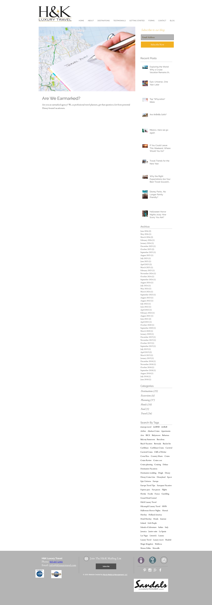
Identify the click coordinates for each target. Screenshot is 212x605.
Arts (142, 435)
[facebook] (160, 570)
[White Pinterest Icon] (145, 570)
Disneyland (161, 477)
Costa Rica (144, 456)
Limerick (153, 535)
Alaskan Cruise (154, 431)
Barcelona (160, 439)
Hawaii (165, 510)
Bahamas (165, 435)
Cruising (157, 464)
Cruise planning (146, 464)
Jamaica (143, 531)
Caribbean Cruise (157, 448)
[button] (91, 21)
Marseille (156, 548)
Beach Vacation (146, 443)
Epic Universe (145, 481)
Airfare (143, 431)
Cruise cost (157, 460)
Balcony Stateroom (147, 439)
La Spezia (162, 531)
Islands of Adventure (148, 527)
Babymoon (156, 435)
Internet (163, 519)
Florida (143, 494)
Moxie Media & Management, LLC (115, 574)
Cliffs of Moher (160, 452)
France (157, 494)
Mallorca (158, 544)
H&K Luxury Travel (148, 502)
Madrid (168, 540)
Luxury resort (158, 540)
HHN (164, 506)
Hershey (143, 514)
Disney (167, 473)
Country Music (157, 456)
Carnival (169, 448)
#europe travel (145, 427)
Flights (164, 489)
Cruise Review (146, 460)
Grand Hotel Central (148, 498)
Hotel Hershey (146, 519)
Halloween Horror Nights (150, 510)
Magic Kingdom (146, 544)
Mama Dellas (145, 548)
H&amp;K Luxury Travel (150, 506)
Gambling (165, 494)
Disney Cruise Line (147, 477)
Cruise (167, 456)
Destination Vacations (148, 468)
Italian (160, 527)
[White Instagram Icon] (150, 570)
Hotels (155, 519)
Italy (166, 527)
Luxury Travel (145, 540)
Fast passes (156, 489)
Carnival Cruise (146, 452)
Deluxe (165, 464)
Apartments (165, 431)
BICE (148, 435)
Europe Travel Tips (147, 485)
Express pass (145, 489)
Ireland (143, 523)
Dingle (160, 473)
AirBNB (156, 427)
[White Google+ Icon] (155, 570)
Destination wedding (148, 473)
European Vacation (164, 485)
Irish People (152, 523)
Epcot (169, 477)
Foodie (150, 494)
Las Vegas (144, 535)
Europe (155, 481)
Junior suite (152, 531)
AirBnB (164, 427)
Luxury (161, 535)
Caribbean (144, 448)
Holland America (155, 514)
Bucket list (167, 443)
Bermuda (157, 443)
